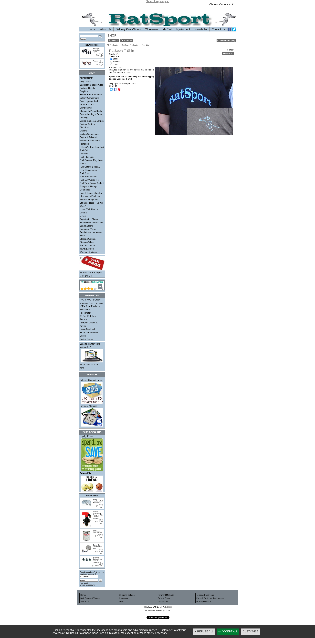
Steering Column (87, 239)
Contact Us (218, 29)
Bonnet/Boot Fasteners (91, 94)
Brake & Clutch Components (87, 106)
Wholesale (151, 29)
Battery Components (89, 98)
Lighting (83, 131)
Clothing (83, 117)
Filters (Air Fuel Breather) (92, 147)
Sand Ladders (86, 226)
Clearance (123, 598)
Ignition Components (89, 134)
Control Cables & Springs (92, 121)
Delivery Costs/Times (128, 29)
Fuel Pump (85, 173)
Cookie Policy (86, 339)
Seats (82, 235)
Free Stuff (146, 45)
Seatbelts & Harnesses (91, 232)
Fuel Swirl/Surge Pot (89, 180)
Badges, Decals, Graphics (87, 90)
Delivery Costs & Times (91, 380)
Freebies (84, 153)
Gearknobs (85, 190)
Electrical (84, 127)
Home (91, 29)
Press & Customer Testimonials (210, 598)
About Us (105, 29)
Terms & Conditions (205, 595)
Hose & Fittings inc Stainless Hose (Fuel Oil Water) (91, 202)
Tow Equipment (87, 249)
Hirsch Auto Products (90, 196)
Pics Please (163, 601)
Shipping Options (127, 595)
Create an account (87, 585)
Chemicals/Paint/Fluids (91, 111)
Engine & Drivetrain (89, 137)
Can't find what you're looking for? (90, 345)
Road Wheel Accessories (92, 222)
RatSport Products (130, 45)
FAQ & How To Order (90, 300)
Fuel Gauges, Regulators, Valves (92, 162)
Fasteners (84, 144)
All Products (112, 45)
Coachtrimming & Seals (91, 114)
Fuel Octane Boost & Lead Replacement (90, 168)
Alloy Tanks (85, 81)
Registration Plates (89, 219)
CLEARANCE (86, 78)
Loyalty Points (86, 436)
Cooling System (87, 124)
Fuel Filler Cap (87, 157)
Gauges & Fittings (88, 186)
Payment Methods (88, 406)
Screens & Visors (88, 229)
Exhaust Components (90, 140)
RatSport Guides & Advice (89, 324)
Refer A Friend (86, 473)
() (100, 288)
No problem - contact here (90, 366)
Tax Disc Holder (87, 245)
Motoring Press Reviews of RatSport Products (91, 305)
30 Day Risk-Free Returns (88, 318)
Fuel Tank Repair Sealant (92, 183)
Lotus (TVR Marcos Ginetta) (89, 211)
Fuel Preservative (88, 176)
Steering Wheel (87, 242)
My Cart (167, 29)
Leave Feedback (87, 329)
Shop (92, 73)
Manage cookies (203, 601)
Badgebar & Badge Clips (91, 85)
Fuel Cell (84, 150)
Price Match (85, 313)
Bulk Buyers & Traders (90, 598)
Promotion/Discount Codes (89, 334)
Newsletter (201, 29)
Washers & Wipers (88, 252)
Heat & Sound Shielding (91, 193)
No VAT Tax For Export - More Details (91, 274)
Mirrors (83, 216)
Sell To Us (84, 601)
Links (121, 601)
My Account (183, 29)
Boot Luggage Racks (90, 101)
